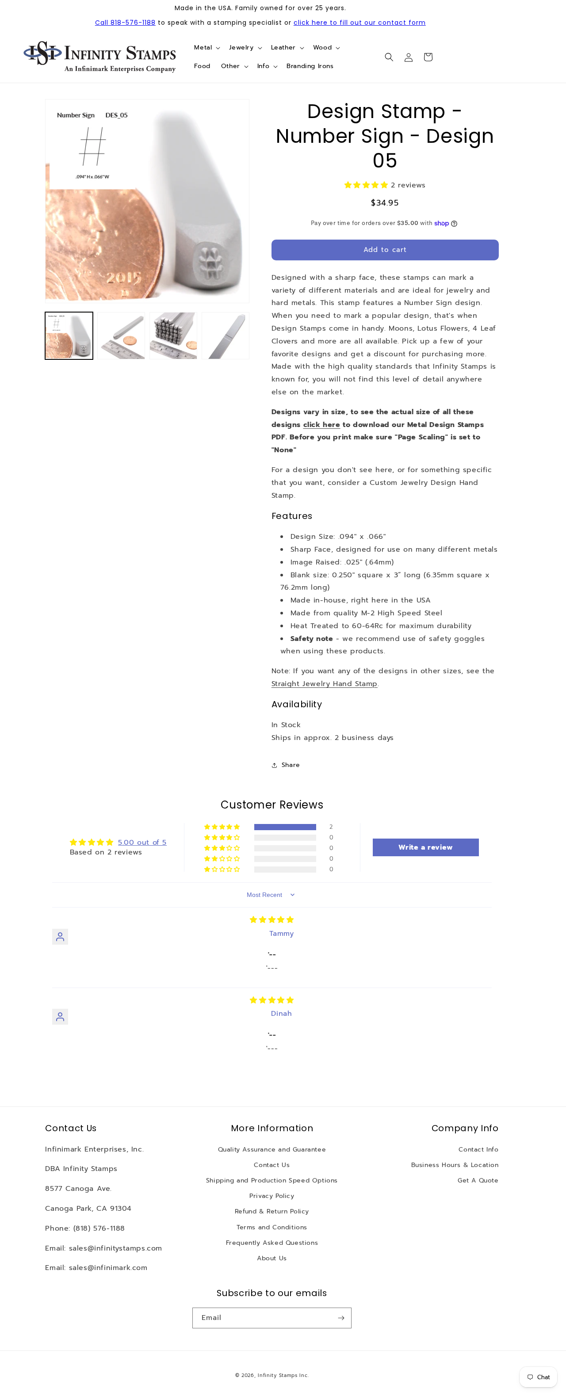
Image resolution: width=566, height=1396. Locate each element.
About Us (272, 1258)
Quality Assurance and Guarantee (272, 1149)
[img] (272, 920)
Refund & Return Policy (272, 1211)
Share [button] (291, 765)
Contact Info (478, 1149)
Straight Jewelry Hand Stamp (325, 684)
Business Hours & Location (455, 1165)
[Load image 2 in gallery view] (121, 336)
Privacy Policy (271, 1196)
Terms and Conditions (272, 1227)
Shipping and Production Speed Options (272, 1180)
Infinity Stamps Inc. (283, 1375)
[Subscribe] (341, 1318)
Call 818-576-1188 (125, 22)
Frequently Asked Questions (272, 1242)
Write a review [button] (425, 847)
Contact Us (272, 1165)
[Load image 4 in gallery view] (225, 336)
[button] (206, 47)
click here (321, 425)
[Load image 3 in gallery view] (173, 336)
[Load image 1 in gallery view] (69, 336)
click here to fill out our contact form (360, 22)
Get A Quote (478, 1180)
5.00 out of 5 (142, 842)
